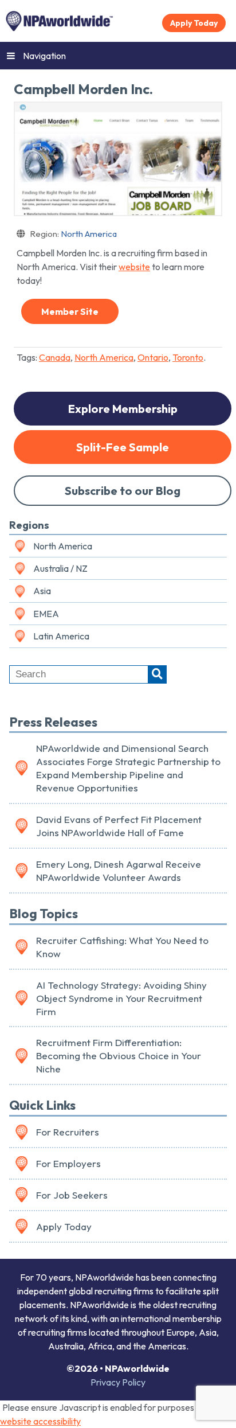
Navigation (44, 55)
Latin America (61, 636)
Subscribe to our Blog (122, 490)
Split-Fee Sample (122, 447)
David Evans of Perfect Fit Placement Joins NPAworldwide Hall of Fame (119, 825)
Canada (54, 357)
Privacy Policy (118, 1382)
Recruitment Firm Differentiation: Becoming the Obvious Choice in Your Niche (118, 1055)
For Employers (68, 1163)
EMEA (46, 613)
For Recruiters (67, 1132)
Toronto (187, 357)
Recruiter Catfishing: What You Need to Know (122, 946)
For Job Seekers (72, 1195)
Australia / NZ (60, 568)
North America (73, 233)
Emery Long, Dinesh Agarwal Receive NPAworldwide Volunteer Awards (118, 870)
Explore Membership (123, 408)
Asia (42, 590)
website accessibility (40, 1421)
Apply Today (194, 23)
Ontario (152, 357)
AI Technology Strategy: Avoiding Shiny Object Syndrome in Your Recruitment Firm (121, 998)
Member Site (70, 311)
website (134, 266)
